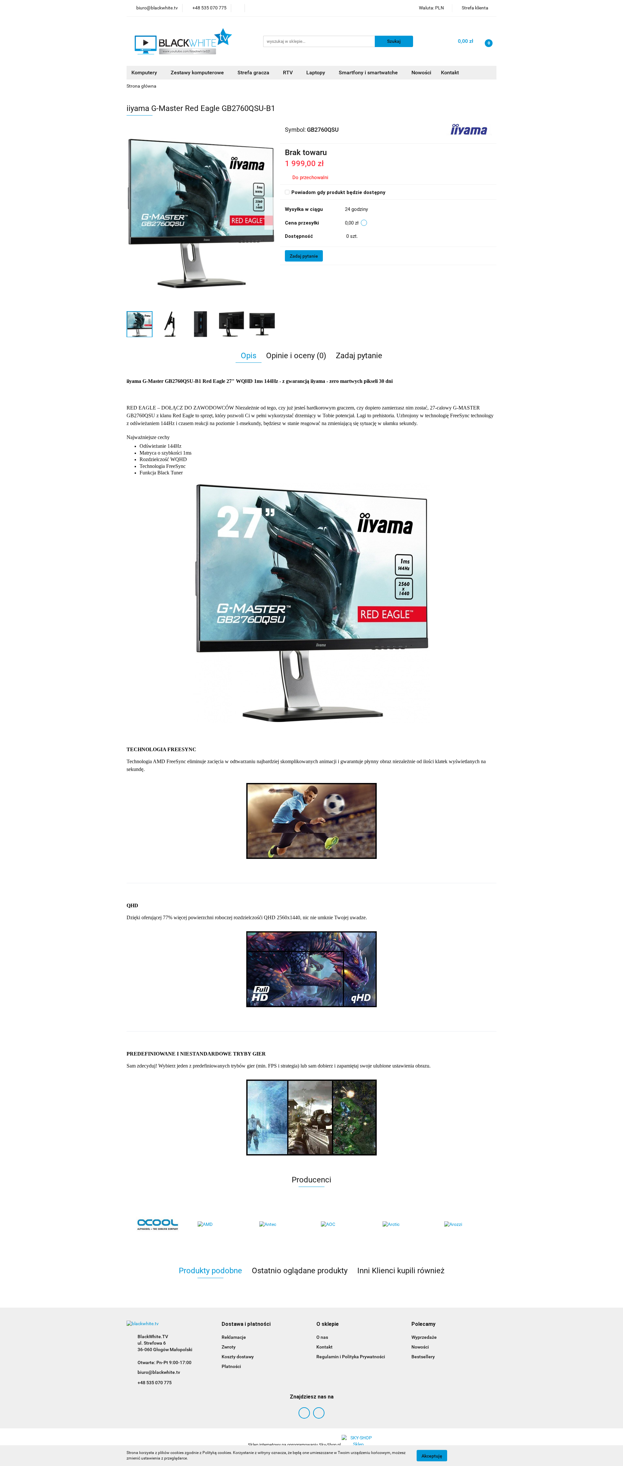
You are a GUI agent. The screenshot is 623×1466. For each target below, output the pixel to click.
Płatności (231, 1366)
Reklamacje (234, 1337)
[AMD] (219, 1224)
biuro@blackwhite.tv (159, 1372)
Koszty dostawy (238, 1356)
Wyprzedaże (424, 1337)
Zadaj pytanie (304, 256)
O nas (322, 1337)
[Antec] (281, 1224)
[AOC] (342, 1224)
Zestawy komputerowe (198, 72)
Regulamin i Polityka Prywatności (350, 1356)
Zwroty (229, 1347)
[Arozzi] (465, 1224)
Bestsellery (423, 1356)
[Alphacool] (157, 1224)
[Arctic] (404, 1224)
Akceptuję (431, 1455)
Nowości (421, 72)
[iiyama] (469, 129)
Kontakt (450, 72)
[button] (246, 1324)
